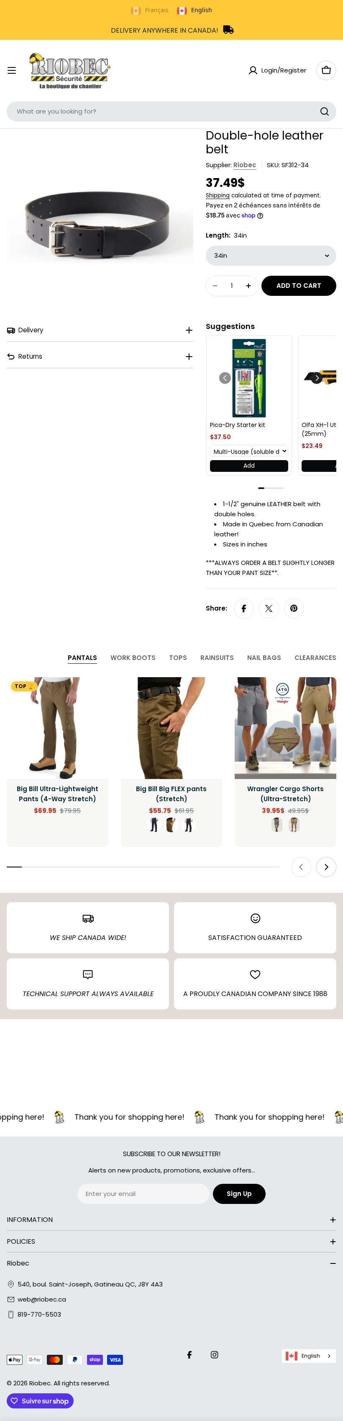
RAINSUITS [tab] (217, 657)
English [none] (201, 10)
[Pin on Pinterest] (294, 608)
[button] (317, 378)
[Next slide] (326, 867)
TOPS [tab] (178, 657)
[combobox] (171, 111)
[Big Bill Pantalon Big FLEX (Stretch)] (172, 728)
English (311, 1355)
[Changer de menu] (12, 70)
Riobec (244, 164)
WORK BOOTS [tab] (133, 657)
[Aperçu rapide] (96, 696)
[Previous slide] (301, 867)
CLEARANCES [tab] (315, 657)
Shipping (218, 195)
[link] (249, 378)
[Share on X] (269, 608)
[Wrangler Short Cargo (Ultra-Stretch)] (285, 728)
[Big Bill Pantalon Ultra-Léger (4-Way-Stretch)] (57, 728)
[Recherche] (325, 111)
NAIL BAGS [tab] (264, 657)
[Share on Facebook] (244, 608)
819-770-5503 (39, 1314)
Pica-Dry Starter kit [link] (237, 425)
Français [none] (157, 10)
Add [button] (249, 465)
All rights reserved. (82, 1383)
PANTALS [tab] (82, 657)
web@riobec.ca (42, 1299)
